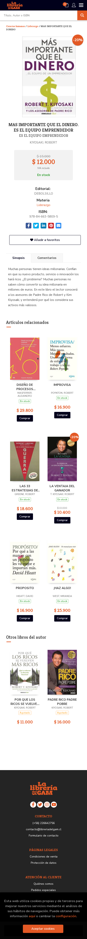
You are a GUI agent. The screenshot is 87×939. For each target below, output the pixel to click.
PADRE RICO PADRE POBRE (62, 702)
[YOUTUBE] (54, 805)
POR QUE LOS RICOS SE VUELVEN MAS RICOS (25, 702)
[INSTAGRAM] (47, 805)
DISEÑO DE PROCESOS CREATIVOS (25, 387)
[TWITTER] (40, 805)
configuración (66, 916)
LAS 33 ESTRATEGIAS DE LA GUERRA (25, 488)
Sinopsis (18, 258)
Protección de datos (43, 863)
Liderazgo (33, 26)
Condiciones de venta (43, 856)
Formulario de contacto (43, 835)
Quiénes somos (43, 884)
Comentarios (46, 258)
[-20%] (62, 458)
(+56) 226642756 (43, 823)
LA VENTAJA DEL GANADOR (62, 488)
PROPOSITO (25, 588)
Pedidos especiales (43, 890)
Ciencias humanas (15, 26)
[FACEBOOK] (33, 805)
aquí (32, 916)
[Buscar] (82, 15)
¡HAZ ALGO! (62, 588)
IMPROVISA (62, 385)
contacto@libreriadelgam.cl (43, 829)
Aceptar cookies (43, 929)
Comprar (24, 418)
